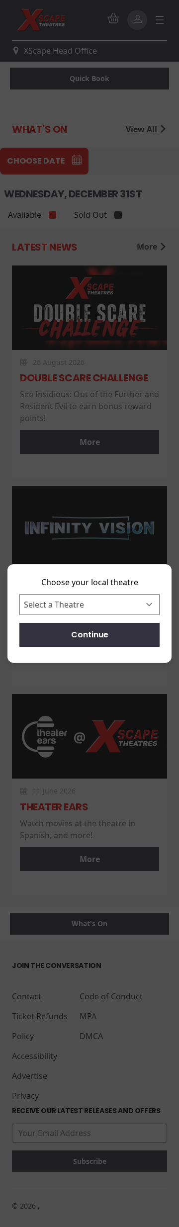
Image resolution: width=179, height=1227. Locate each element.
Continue (89, 634)
